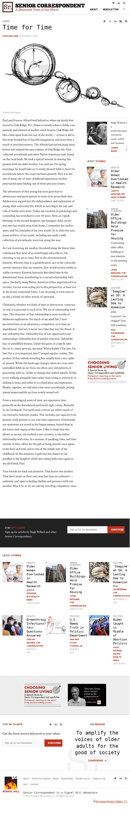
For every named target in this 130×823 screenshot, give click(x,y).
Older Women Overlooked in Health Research (119, 179)
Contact (34, 784)
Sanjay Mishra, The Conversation (35, 642)
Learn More (114, 149)
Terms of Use (99, 779)
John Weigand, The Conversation (119, 273)
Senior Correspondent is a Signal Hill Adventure (60, 792)
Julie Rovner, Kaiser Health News (117, 654)
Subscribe (117, 529)
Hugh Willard (10, 36)
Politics (75, 616)
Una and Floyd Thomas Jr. (76, 642)
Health (115, 167)
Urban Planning (116, 210)
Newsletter (111, 9)
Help (25, 784)
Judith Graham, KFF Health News (118, 194)
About (94, 9)
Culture (115, 288)
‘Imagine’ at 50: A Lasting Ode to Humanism (119, 299)
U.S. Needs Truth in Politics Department (78, 627)
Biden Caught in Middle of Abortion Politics (120, 631)
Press (56, 779)
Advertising (67, 779)
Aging (6, 21)
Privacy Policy (82, 779)
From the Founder (41, 779)
